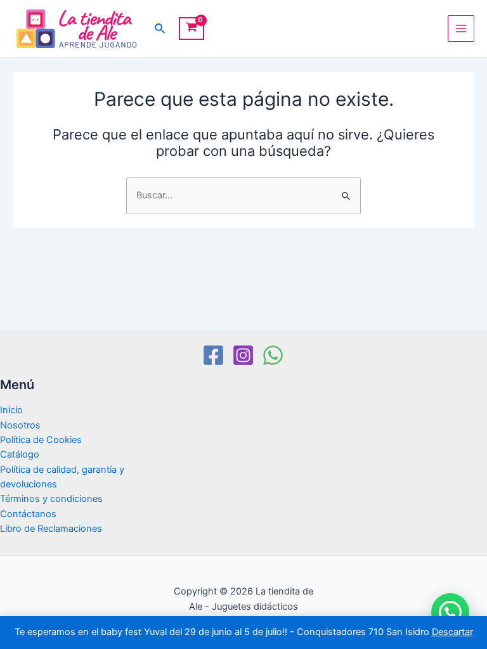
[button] (450, 612)
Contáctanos (28, 514)
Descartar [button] (452, 632)
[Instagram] (243, 355)
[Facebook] (213, 355)
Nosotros (20, 425)
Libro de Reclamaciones (51, 528)
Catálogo (19, 454)
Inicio (11, 410)
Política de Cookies (41, 440)
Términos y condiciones (51, 498)
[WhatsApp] (273, 355)
